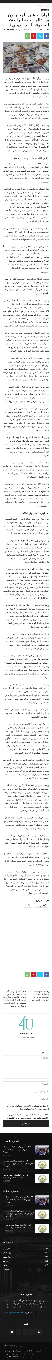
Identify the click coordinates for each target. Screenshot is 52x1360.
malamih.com (9, 30)
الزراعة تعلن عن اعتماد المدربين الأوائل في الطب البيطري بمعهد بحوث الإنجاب (18, 1163)
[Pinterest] (33, 36)
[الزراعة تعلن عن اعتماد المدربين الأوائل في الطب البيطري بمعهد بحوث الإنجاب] (42, 1164)
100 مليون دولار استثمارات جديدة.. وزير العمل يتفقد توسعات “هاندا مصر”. (17, 1149)
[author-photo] (26, 1029)
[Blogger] (39, 1332)
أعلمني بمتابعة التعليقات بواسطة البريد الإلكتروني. (27, 1114)
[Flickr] (25, 1332)
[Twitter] (40, 36)
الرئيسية (46, 6)
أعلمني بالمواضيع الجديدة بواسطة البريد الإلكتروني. (27, 1118)
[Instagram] (18, 1332)
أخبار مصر (37, 6)
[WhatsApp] (27, 36)
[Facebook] (46, 36)
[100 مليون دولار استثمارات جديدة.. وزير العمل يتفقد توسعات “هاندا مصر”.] (42, 1150)
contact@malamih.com (13, 1312)
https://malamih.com (26, 1037)
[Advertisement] (26, 937)
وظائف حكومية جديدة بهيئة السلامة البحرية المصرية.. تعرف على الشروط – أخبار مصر (40, 995)
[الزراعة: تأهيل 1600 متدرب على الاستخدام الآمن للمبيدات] (42, 1178)
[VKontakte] (11, 1332)
